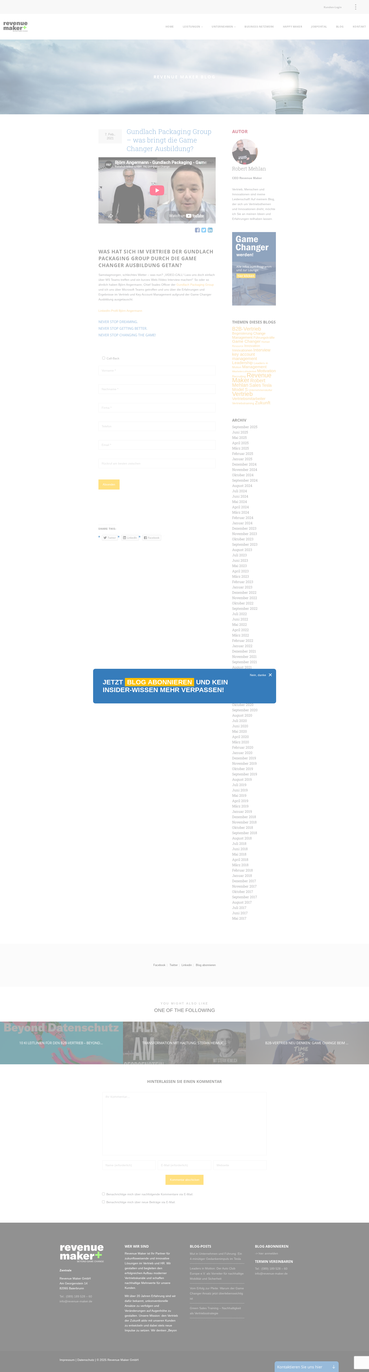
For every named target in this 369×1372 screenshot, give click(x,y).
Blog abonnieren (159, 682)
